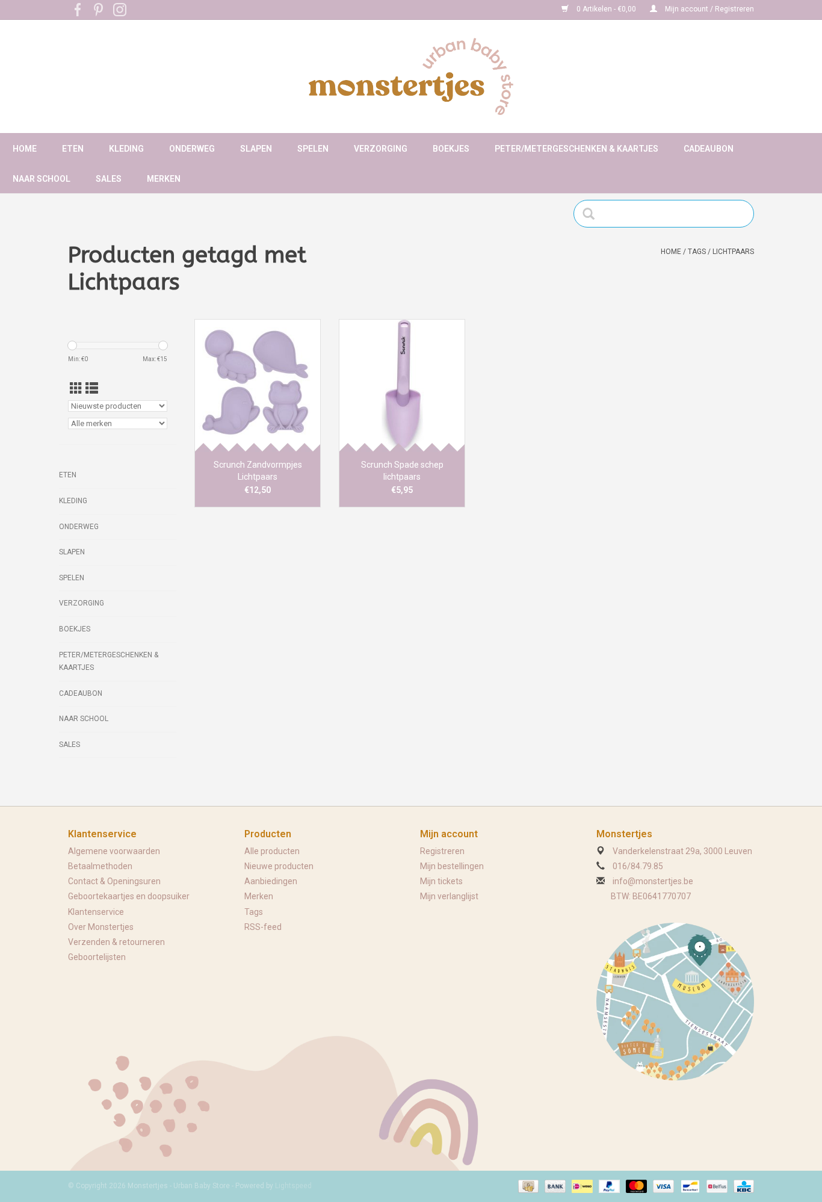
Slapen (256, 148)
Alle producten (272, 851)
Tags (697, 251)
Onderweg (192, 148)
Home (25, 148)
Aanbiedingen (270, 881)
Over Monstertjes (101, 927)
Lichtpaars (733, 251)
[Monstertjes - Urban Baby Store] (411, 76)
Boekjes (451, 148)
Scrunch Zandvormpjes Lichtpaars (258, 471)
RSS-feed (263, 927)
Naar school (41, 179)
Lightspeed (293, 1186)
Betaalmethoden (100, 866)
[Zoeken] (592, 214)
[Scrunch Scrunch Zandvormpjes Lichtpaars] (257, 385)
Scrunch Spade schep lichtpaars (402, 471)
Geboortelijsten (97, 957)
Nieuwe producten (279, 866)
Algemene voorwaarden (114, 851)
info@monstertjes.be (653, 881)
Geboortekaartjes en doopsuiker (129, 896)
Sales (109, 179)
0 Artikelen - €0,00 (606, 9)
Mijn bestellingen (452, 866)
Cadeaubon (709, 148)
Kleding (126, 148)
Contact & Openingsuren (114, 881)
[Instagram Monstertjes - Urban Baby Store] (119, 9)
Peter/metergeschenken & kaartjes (576, 148)
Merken (164, 179)
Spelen (313, 148)
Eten (73, 148)
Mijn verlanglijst (449, 896)
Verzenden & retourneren (116, 942)
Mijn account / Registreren (708, 9)
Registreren (442, 851)
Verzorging (380, 148)
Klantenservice (96, 912)
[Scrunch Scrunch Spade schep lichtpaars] (402, 385)
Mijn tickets (441, 881)
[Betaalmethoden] (527, 1186)
